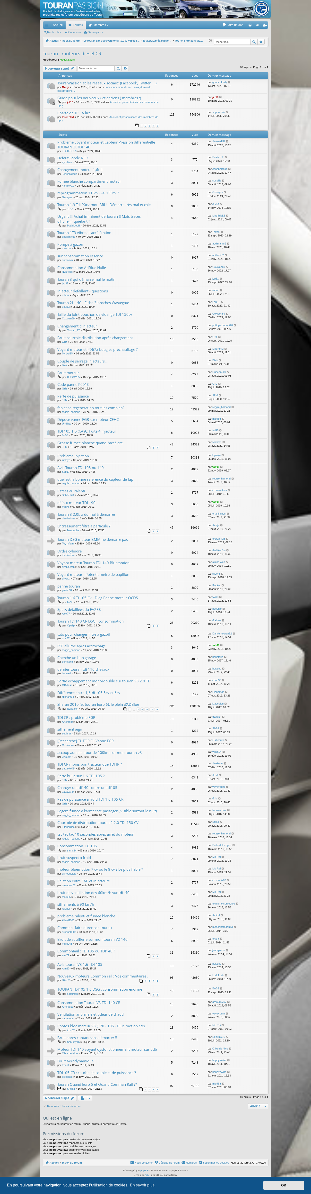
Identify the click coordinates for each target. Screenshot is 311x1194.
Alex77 (66, 613)
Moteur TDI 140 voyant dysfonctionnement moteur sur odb (107, 1049)
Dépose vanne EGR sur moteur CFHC (88, 419)
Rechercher (54, 32)
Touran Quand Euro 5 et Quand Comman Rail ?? (97, 1084)
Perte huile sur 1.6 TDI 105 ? (80, 775)
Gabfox (216, 620)
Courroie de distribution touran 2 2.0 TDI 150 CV (97, 822)
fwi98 (65, 435)
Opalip (71, 625)
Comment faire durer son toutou (84, 927)
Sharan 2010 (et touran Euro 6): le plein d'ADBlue (98, 704)
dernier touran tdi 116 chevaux (83, 669)
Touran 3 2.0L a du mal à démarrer (86, 514)
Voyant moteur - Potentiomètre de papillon (93, 574)
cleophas (67, 1076)
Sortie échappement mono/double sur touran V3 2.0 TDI (104, 680)
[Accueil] (155, 9)
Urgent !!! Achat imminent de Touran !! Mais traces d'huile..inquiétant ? (99, 218)
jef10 (70, 102)
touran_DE (218, 538)
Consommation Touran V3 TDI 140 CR (88, 1002)
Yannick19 (68, 185)
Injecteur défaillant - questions (82, 291)
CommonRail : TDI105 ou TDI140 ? (86, 951)
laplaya (66, 460)
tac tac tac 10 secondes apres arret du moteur (95, 834)
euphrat (66, 733)
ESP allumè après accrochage (81, 645)
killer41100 (68, 920)
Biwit (64, 365)
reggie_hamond (71, 411)
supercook (218, 112)
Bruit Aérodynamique (75, 1060)
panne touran (68, 586)
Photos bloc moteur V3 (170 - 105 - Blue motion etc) (101, 1025)
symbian (67, 162)
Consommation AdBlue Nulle (81, 267)
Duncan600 (219, 372)
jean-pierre (218, 950)
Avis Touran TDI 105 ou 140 (80, 467)
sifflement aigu (69, 729)
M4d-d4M (67, 353)
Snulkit (71, 1088)
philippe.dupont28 (222, 325)
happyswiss (219, 1060)
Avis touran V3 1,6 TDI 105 (79, 964)
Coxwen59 (218, 266)
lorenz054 (68, 117)
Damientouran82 (222, 633)
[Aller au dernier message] (229, 82)
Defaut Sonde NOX (73, 157)
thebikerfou (68, 555)
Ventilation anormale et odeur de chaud (90, 1014)
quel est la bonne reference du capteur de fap (95, 479)
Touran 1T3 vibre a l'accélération (84, 232)
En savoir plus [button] (142, 1185)
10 (146, 709)
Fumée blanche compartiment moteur (89, 181)
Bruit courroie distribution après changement (95, 337)
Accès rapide (47, 26)
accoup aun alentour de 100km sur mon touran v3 (99, 752)
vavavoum (68, 791)
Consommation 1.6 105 (77, 845)
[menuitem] (232, 25)
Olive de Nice (70, 1053)
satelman (72, 993)
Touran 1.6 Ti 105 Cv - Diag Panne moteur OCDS (97, 597)
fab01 (215, 466)
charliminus (68, 236)
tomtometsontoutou (223, 903)
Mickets (217, 442)
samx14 (72, 850)
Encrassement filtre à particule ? (83, 526)
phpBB (144, 1170)
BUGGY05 (73, 377)
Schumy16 (73, 1041)
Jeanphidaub (69, 173)
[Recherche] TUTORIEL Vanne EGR (85, 740)
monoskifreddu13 (222, 926)
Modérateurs (67, 59)
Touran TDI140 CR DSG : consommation (90, 621)
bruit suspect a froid (74, 857)
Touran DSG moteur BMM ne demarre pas (92, 539)
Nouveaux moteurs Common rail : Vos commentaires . (102, 976)
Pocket (216, 585)
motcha (66, 248)
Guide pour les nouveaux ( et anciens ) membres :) (99, 97)
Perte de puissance (73, 396)
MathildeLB (73, 225)
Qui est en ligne (57, 1118)
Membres (100, 25)
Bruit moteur (68, 372)
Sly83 (215, 728)
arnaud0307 (69, 932)
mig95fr (216, 418)
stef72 (65, 955)
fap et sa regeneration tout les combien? (90, 407)
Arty (147, 1175)
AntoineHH (218, 141)
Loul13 (66, 306)
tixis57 (65, 638)
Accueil (58, 25)
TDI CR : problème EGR (76, 717)
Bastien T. (218, 157)
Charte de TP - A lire (73, 112)
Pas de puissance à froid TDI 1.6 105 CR (90, 799)
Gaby (65, 87)
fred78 (65, 506)
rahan (65, 295)
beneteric (67, 661)
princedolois (69, 873)
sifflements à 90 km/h (75, 904)
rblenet (66, 908)
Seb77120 (68, 495)
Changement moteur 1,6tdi (80, 169)
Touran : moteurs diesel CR (72, 53)
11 (151, 709)
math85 (66, 897)
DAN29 (66, 980)
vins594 (66, 756)
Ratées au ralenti (71, 490)
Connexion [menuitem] (258, 26)
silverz (66, 578)
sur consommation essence (80, 255)
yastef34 (67, 590)
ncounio (217, 608)
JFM (64, 400)
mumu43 (67, 943)
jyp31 (65, 283)
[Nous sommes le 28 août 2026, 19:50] (210, 41)
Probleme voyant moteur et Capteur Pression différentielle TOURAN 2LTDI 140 (106, 144)
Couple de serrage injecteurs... (82, 361)
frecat (65, 1065)
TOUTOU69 (69, 151)
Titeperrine (68, 826)
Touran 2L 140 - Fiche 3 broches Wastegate (93, 302)
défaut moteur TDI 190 (76, 502)
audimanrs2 (219, 243)
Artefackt (67, 721)
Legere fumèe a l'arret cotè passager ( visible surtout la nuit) (107, 810)
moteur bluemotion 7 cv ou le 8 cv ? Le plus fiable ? (100, 869)
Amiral (216, 915)
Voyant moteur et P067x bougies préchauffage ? (97, 349)
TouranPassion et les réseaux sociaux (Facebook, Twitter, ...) (106, 83)
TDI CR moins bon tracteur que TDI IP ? (89, 764)
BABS (215, 988)
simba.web (68, 566)
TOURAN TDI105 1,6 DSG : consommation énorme (99, 989)
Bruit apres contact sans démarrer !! (87, 1037)
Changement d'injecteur (77, 326)
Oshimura (68, 745)
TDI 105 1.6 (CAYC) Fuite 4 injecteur (86, 431)
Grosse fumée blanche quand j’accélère (90, 442)
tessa (215, 938)
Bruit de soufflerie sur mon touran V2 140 (92, 939)
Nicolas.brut (219, 810)
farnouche (73, 530)
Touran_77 (73, 330)
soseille (216, 180)
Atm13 (65, 968)
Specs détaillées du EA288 (79, 609)
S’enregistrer (95, 32)
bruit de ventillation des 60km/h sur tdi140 (93, 892)
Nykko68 (67, 271)
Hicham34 (68, 696)
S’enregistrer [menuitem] (265, 26)
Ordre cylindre (69, 551)
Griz (64, 341)
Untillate (66, 423)
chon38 (216, 680)
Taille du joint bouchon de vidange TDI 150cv (94, 314)
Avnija (215, 525)
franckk (216, 716)
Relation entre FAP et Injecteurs (83, 880)
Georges (67, 197)
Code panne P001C (73, 384)
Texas (216, 231)
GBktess (67, 685)
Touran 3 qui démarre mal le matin (86, 279)
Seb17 (65, 471)
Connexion (74, 32)
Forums (78, 25)
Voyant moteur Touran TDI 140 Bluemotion (93, 562)
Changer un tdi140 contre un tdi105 (87, 787)
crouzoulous (219, 490)
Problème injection (73, 455)
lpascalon (72, 708)
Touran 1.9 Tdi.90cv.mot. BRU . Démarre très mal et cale (104, 204)
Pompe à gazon (70, 244)
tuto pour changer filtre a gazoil (83, 634)
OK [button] (283, 1185)
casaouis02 (69, 885)
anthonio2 (67, 260)
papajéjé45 (68, 768)
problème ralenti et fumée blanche (86, 916)
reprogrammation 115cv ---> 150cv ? (88, 192)
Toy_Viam (68, 543)
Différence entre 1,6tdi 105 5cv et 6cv (88, 692)
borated (66, 673)
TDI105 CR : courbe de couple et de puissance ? (96, 1072)
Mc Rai (216, 856)
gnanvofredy (219, 82)
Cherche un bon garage (76, 657)
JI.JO (70, 209)
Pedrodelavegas (222, 845)
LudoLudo (218, 975)
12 (157, 709)
